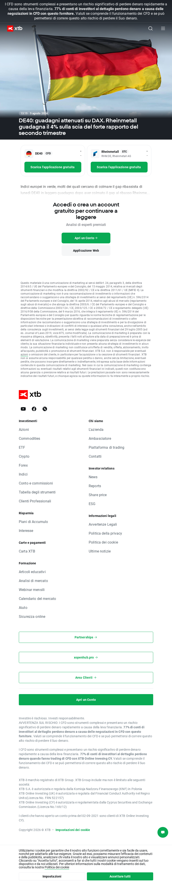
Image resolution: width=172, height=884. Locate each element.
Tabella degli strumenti (37, 492)
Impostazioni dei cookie (73, 830)
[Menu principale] (163, 28)
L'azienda (96, 429)
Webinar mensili (32, 589)
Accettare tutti (120, 876)
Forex (23, 465)
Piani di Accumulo (33, 521)
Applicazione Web (86, 250)
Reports (95, 485)
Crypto (24, 456)
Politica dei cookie (103, 542)
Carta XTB (27, 551)
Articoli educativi (32, 571)
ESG (92, 503)
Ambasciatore (100, 438)
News (93, 476)
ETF (22, 447)
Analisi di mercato (33, 580)
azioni (24, 354)
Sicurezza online (32, 616)
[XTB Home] (13, 28)
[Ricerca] (150, 28)
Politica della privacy (105, 533)
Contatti (95, 456)
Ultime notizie (100, 551)
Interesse (26, 530)
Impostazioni (52, 876)
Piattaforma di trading (106, 447)
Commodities (29, 438)
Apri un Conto (86, 699)
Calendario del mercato (37, 598)
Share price (98, 494)
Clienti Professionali (35, 501)
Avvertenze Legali (103, 524)
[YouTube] (23, 408)
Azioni (24, 429)
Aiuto (23, 607)
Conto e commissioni (36, 483)
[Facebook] (34, 408)
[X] (44, 408)
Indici (23, 474)
